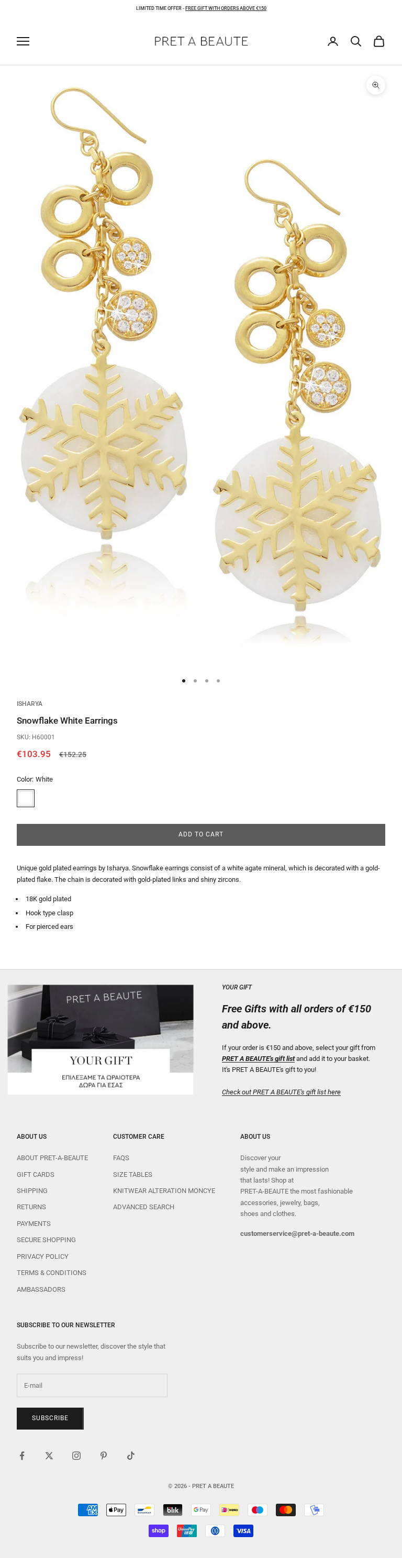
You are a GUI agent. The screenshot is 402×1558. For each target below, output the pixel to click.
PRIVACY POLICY (43, 1256)
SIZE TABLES (132, 1174)
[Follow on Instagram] (76, 1455)
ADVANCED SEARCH (143, 1207)
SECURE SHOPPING (46, 1240)
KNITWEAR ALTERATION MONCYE (164, 1191)
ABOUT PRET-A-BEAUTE (52, 1158)
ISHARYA (29, 703)
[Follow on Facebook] (22, 1455)
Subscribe (50, 1418)
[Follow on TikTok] (131, 1455)
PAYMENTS (34, 1223)
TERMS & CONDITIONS (51, 1273)
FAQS (121, 1158)
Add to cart (201, 834)
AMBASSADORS (41, 1289)
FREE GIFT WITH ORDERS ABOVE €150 (225, 8)
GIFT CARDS (35, 1174)
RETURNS (31, 1207)
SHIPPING (32, 1191)
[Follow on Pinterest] (103, 1455)
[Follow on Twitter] (49, 1455)
